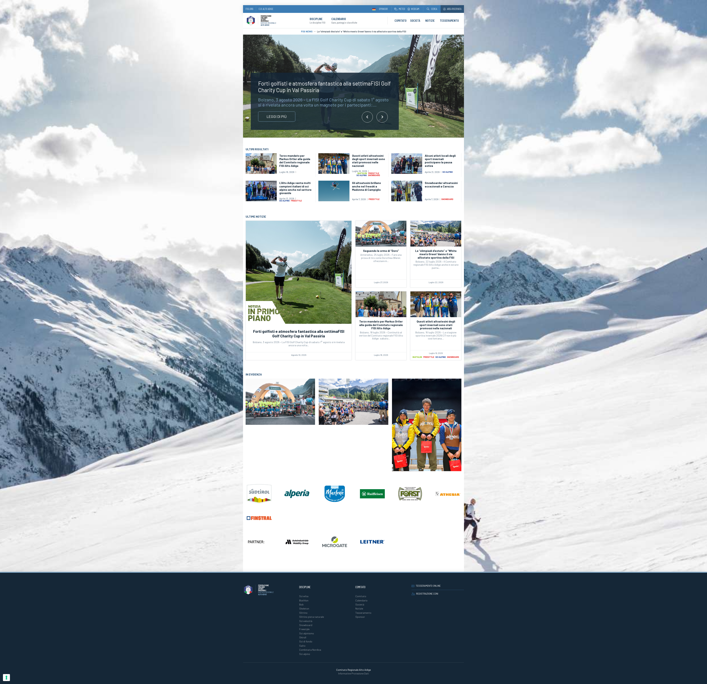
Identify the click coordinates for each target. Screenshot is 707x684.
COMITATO (401, 20)
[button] (432, 9)
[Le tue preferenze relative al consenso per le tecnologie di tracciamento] (6, 677)
